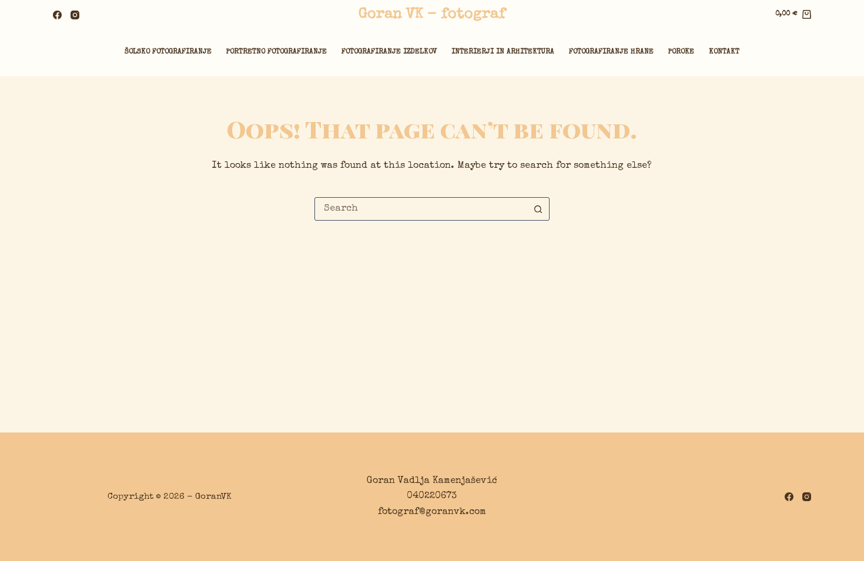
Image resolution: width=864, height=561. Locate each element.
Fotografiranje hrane (611, 52)
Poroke (681, 52)
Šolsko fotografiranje (168, 52)
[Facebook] (57, 15)
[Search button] (538, 209)
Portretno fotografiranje (276, 52)
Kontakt (724, 52)
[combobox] (421, 209)
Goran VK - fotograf (432, 14)
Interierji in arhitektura (502, 52)
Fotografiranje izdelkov (389, 52)
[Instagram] (75, 15)
